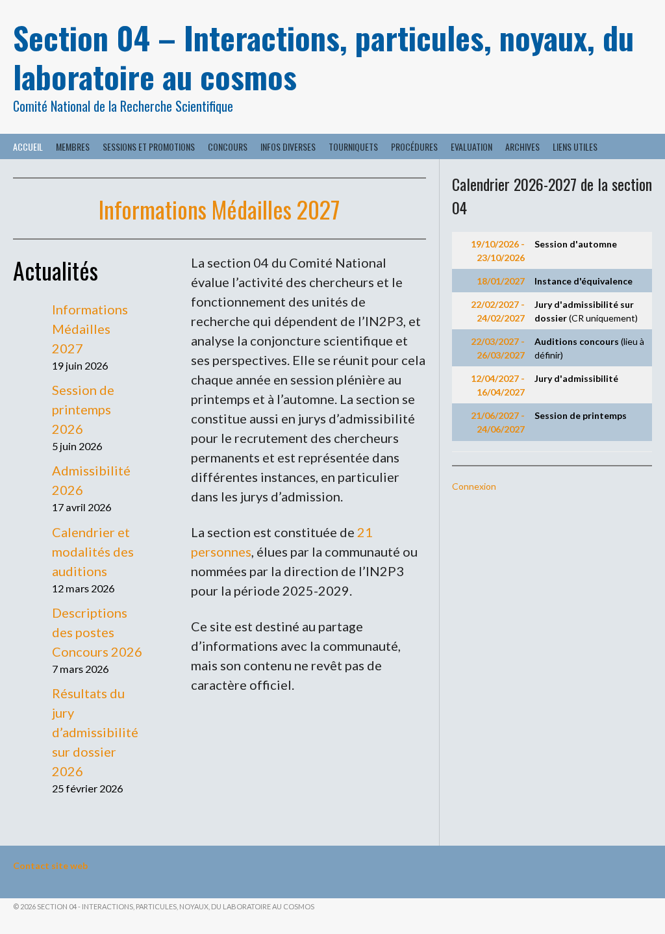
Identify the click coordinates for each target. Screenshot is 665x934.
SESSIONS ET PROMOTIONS (149, 146)
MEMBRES (73, 146)
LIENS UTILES (575, 146)
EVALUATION (471, 146)
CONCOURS (227, 146)
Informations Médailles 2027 (219, 209)
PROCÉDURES (414, 146)
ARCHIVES (522, 146)
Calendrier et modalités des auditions (93, 551)
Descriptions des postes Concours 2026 (97, 632)
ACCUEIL (28, 146)
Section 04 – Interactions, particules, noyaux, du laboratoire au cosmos (323, 56)
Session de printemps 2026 (83, 409)
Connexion (474, 486)
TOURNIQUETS (353, 146)
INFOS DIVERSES (288, 146)
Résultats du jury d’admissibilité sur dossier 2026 (95, 732)
